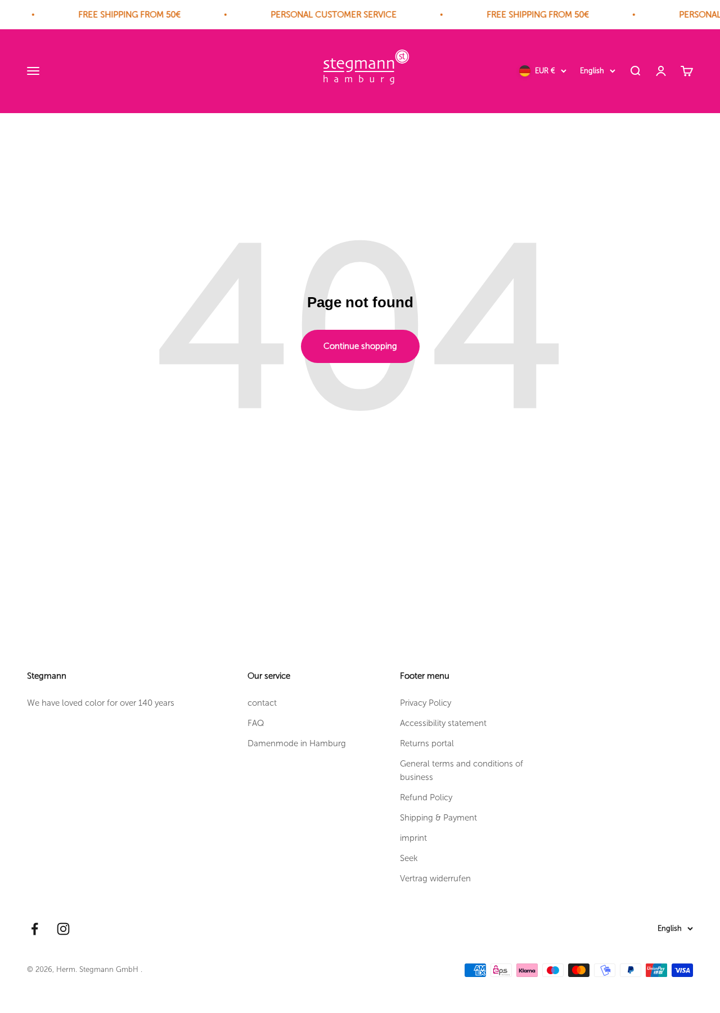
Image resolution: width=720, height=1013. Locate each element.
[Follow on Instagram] (63, 928)
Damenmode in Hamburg (297, 743)
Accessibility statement (443, 723)
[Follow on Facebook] (34, 928)
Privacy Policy (425, 703)
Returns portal (427, 743)
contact (262, 703)
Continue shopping (360, 346)
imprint (413, 838)
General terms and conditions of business (461, 770)
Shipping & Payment (438, 818)
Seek (409, 858)
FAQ (256, 723)
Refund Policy (426, 797)
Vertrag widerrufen (435, 878)
